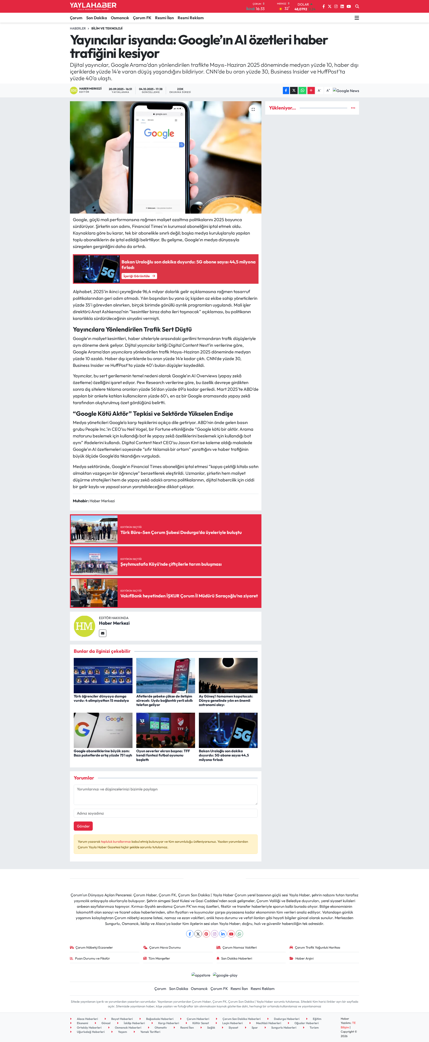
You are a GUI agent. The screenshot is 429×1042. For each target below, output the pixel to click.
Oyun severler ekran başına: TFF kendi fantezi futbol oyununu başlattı (163, 755)
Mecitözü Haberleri (268, 1023)
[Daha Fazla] (311, 90)
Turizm (314, 1027)
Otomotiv (160, 1027)
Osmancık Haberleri (127, 1027)
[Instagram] (214, 933)
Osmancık (120, 17)
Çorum (76, 17)
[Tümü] (353, 107)
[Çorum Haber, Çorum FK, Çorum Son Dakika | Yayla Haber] (93, 6)
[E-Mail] (102, 633)
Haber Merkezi (114, 623)
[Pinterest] (206, 933)
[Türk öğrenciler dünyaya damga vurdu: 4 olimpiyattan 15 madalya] (103, 675)
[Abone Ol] (346, 90)
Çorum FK (142, 17)
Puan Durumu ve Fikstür (92, 958)
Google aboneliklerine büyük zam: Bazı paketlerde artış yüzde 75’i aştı (103, 753)
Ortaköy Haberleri (88, 1027)
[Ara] (357, 6)
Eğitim (316, 1019)
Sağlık (210, 1027)
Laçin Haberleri (232, 1023)
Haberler (78, 28)
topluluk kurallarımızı (116, 841)
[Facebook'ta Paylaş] (286, 90)
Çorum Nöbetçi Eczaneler (94, 947)
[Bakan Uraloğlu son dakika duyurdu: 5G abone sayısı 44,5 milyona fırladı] (228, 729)
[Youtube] (231, 933)
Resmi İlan (164, 17)
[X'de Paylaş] (294, 90)
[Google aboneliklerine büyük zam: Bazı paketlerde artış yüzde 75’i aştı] (103, 729)
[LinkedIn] (223, 933)
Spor (254, 1027)
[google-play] (225, 974)
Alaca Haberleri (87, 1019)
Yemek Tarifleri (150, 1032)
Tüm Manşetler (159, 958)
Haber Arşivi (304, 958)
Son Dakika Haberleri (236, 958)
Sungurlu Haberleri (283, 1027)
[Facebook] (189, 933)
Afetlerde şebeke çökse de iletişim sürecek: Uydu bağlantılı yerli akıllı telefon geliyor (164, 700)
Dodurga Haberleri (286, 1019)
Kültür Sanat (200, 1023)
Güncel (105, 1023)
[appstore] (200, 974)
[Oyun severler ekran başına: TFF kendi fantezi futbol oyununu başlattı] (165, 729)
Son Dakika (96, 17)
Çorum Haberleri (197, 1019)
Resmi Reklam (191, 17)
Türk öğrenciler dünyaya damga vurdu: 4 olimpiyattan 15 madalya (101, 698)
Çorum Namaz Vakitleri (240, 947)
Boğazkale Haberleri (159, 1019)
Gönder (83, 826)
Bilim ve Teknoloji (106, 28)
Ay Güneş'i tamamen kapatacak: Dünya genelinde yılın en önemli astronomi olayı (226, 700)
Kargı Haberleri (168, 1023)
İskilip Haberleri (134, 1023)
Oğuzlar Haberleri (306, 1023)
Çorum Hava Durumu (165, 947)
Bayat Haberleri (122, 1019)
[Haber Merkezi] (84, 625)
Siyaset (233, 1027)
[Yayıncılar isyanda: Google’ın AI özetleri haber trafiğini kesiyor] (165, 157)
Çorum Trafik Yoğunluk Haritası (317, 947)
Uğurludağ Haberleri (90, 1032)
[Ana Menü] (357, 18)
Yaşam (122, 1032)
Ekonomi (82, 1023)
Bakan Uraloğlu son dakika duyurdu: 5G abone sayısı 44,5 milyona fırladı (224, 755)
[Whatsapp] (239, 933)
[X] (198, 933)
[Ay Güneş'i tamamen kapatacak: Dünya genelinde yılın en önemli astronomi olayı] (228, 675)
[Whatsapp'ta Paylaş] (302, 90)
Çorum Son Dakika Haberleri (241, 1019)
